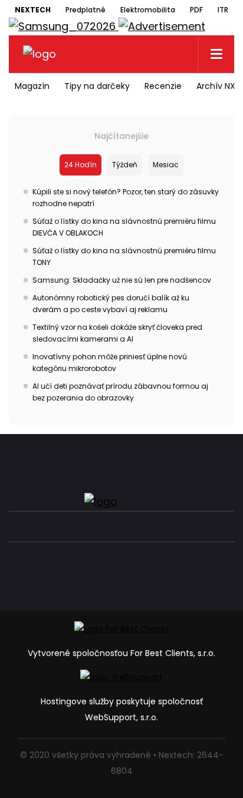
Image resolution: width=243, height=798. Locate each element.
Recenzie (163, 86)
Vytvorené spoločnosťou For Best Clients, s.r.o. (121, 653)
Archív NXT (218, 86)
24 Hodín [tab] (80, 165)
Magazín (32, 86)
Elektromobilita (147, 10)
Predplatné (85, 10)
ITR (223, 10)
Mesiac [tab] (166, 165)
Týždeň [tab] (124, 165)
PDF (196, 10)
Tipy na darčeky (97, 86)
